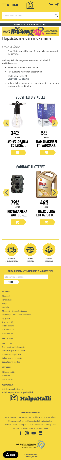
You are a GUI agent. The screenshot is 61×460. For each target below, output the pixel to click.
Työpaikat (6, 318)
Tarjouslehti (7, 299)
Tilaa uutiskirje (8, 325)
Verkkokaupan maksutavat (13, 350)
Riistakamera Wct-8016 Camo (17, 215)
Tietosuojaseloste (31, 457)
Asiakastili (24, 78)
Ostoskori (6, 375)
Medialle (5, 307)
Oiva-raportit (7, 333)
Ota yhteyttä (7, 322)
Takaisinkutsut (8, 329)
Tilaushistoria (7, 379)
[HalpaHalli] (30, 5)
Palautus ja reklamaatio (12, 358)
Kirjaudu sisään (8, 372)
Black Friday (7, 343)
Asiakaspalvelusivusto (12, 389)
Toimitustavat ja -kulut (11, 354)
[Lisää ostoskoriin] (17, 152)
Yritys (4, 303)
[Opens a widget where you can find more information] (10, 455)
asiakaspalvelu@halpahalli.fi (17, 392)
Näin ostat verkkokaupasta (13, 347)
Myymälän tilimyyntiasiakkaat (14, 311)
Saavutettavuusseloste (11, 362)
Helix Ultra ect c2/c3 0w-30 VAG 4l (46, 215)
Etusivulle (12, 78)
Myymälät (6, 296)
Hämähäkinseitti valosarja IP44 (46, 145)
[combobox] (30, 15)
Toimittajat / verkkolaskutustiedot (16, 314)
